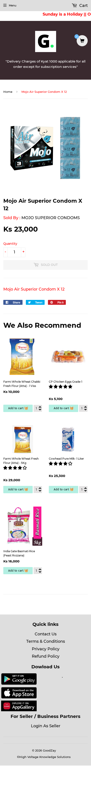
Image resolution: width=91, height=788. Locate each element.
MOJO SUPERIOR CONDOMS (50, 217)
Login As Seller (45, 725)
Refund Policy (45, 656)
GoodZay (49, 750)
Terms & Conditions (45, 641)
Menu (12, 5)
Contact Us (46, 634)
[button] (61, 386)
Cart (83, 5)
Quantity (10, 244)
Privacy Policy (45, 649)
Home (7, 91)
